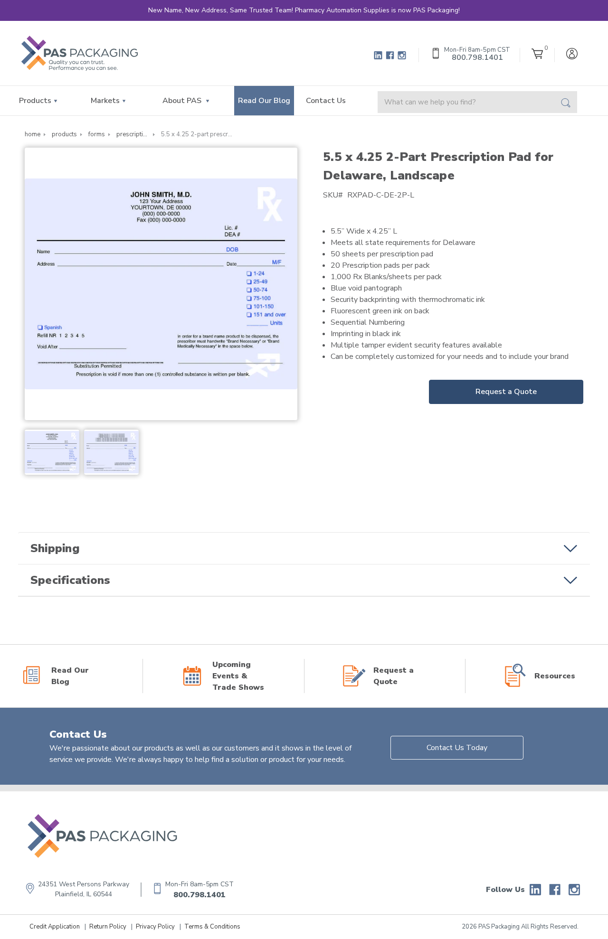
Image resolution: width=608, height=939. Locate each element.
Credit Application (54, 926)
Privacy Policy (155, 926)
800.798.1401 (199, 895)
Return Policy (107, 926)
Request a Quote (506, 391)
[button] (304, 548)
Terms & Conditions (212, 926)
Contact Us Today (457, 747)
